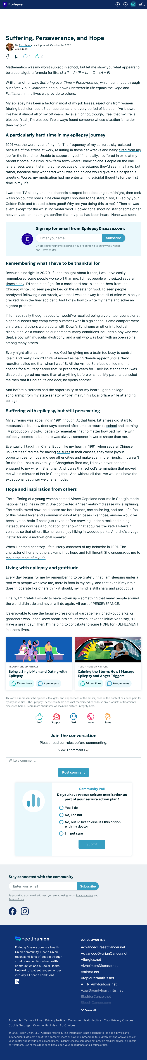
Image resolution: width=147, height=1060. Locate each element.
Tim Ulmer (25, 45)
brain (97, 353)
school (111, 426)
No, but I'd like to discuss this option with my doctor (93, 824)
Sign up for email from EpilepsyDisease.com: (80, 228)
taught (31, 446)
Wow (89, 718)
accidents (61, 109)
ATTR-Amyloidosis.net (99, 984)
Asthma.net (90, 972)
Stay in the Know (74, 1001)
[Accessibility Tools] (118, 4)
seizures (63, 452)
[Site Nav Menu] (141, 4)
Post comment (73, 772)
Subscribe (114, 238)
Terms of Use (102, 1027)
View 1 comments (72, 750)
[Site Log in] (125, 4)
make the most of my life (26, 558)
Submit (92, 844)
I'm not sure (74, 833)
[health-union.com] (32, 939)
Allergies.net (91, 960)
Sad (71, 718)
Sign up (134, 1018)
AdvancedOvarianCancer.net (104, 953)
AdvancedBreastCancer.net (103, 947)
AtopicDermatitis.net (97, 978)
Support (55, 718)
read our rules (62, 743)
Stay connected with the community (41, 877)
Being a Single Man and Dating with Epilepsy (38, 673)
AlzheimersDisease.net (99, 966)
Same (106, 718)
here (91, 705)
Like (37, 718)
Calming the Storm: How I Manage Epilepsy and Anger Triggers (106, 673)
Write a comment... (23, 760)
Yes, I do (71, 808)
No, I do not (73, 815)
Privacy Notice (80, 1027)
